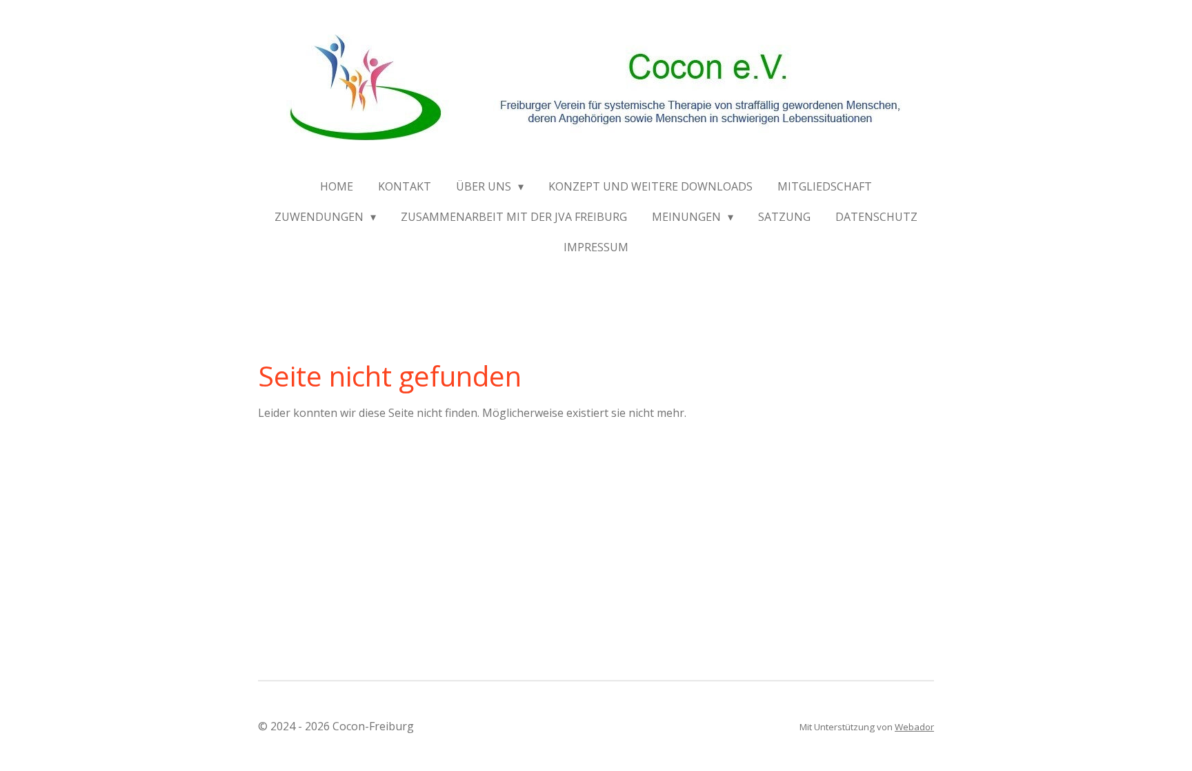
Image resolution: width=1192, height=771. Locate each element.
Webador (914, 727)
